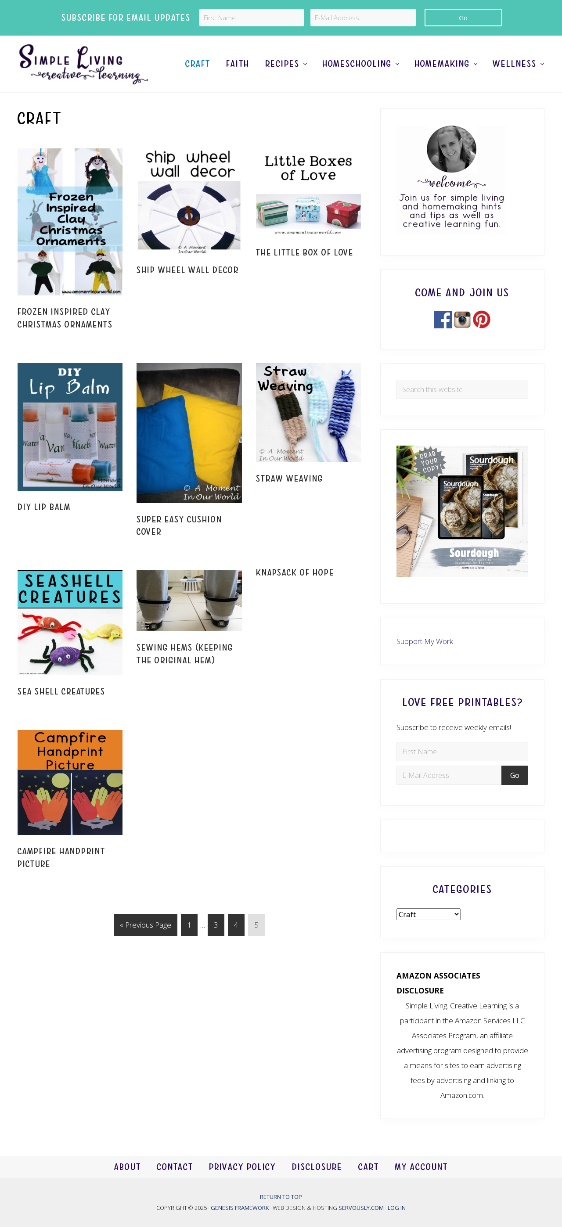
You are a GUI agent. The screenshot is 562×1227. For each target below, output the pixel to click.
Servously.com (361, 1208)
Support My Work (424, 641)
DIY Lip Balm (44, 507)
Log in (397, 1208)
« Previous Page (145, 927)
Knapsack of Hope (295, 572)
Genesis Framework (240, 1208)
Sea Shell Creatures (61, 691)
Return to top (281, 1197)
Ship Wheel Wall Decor (188, 270)
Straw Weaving (289, 478)
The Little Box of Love (304, 252)
